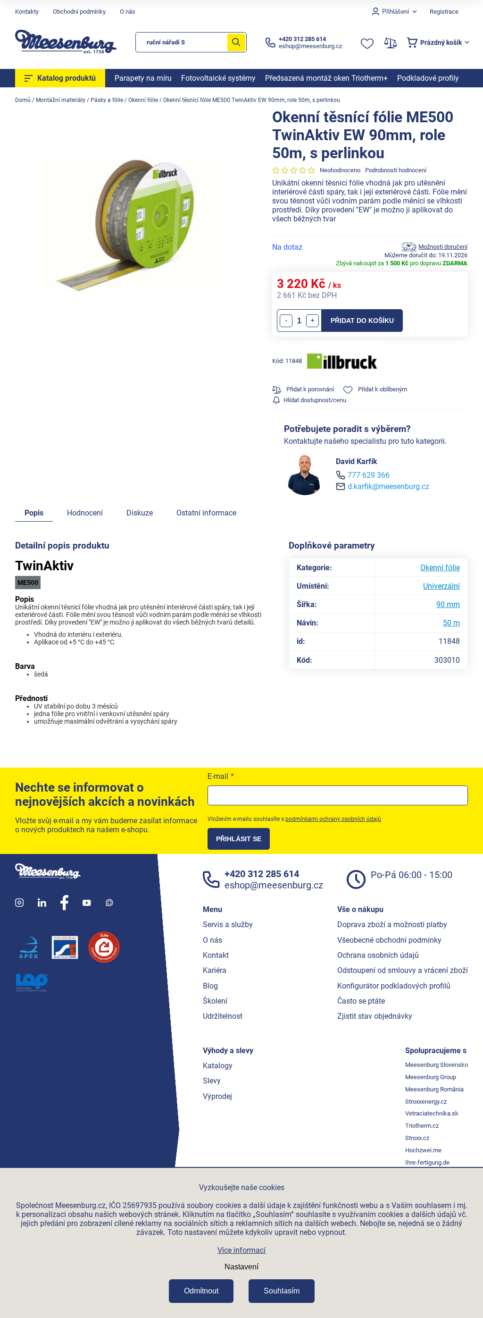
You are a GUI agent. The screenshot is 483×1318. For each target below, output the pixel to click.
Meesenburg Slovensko (436, 1064)
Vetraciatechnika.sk (431, 1113)
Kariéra (214, 970)
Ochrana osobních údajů (378, 955)
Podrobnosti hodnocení (395, 170)
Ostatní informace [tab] (206, 512)
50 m (451, 622)
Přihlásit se (238, 839)
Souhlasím (282, 1291)
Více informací (241, 1250)
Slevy (212, 1080)
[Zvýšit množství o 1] (312, 320)
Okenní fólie (440, 567)
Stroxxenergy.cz (426, 1101)
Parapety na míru (143, 78)
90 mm (448, 604)
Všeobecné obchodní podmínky (389, 940)
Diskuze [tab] (139, 512)
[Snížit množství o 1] (286, 320)
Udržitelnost (222, 1016)
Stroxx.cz (417, 1137)
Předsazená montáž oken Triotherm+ (326, 78)
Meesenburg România (434, 1089)
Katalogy (218, 1065)
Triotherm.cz (422, 1125)
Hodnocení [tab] (85, 512)
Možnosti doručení (442, 246)
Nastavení (241, 1267)
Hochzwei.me (423, 1150)
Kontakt (216, 955)
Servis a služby (228, 924)
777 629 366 (369, 475)
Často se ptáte (361, 1001)
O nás (127, 11)
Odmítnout (201, 1291)
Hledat (236, 42)
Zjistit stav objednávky (374, 1016)
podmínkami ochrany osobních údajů (333, 819)
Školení (215, 1001)
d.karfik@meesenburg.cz (388, 486)
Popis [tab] (34, 512)
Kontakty (27, 11)
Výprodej (217, 1096)
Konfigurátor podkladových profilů (393, 985)
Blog (210, 985)
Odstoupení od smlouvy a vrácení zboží (402, 970)
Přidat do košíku (362, 320)
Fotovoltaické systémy (218, 78)
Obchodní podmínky (79, 11)
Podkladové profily (428, 78)
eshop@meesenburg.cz (274, 885)
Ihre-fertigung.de (427, 1162)
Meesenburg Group (430, 1077)
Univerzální (441, 586)
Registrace (444, 11)
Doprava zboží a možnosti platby (392, 924)
